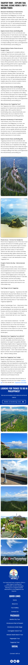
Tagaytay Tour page (20, 382)
